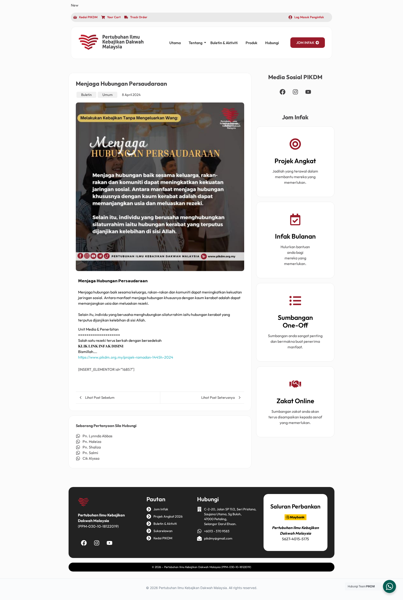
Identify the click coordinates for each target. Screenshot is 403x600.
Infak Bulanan (295, 236)
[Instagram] (295, 92)
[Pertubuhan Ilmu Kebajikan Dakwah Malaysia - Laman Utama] (111, 42)
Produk (251, 42)
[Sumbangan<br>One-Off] (295, 301)
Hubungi (272, 42)
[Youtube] (308, 92)
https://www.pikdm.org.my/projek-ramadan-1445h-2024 (125, 357)
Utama (175, 42)
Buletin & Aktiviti (224, 42)
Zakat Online (295, 401)
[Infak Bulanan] (295, 220)
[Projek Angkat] (295, 145)
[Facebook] (282, 92)
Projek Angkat (295, 161)
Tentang (195, 42)
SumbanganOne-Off (295, 321)
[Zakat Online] (295, 385)
